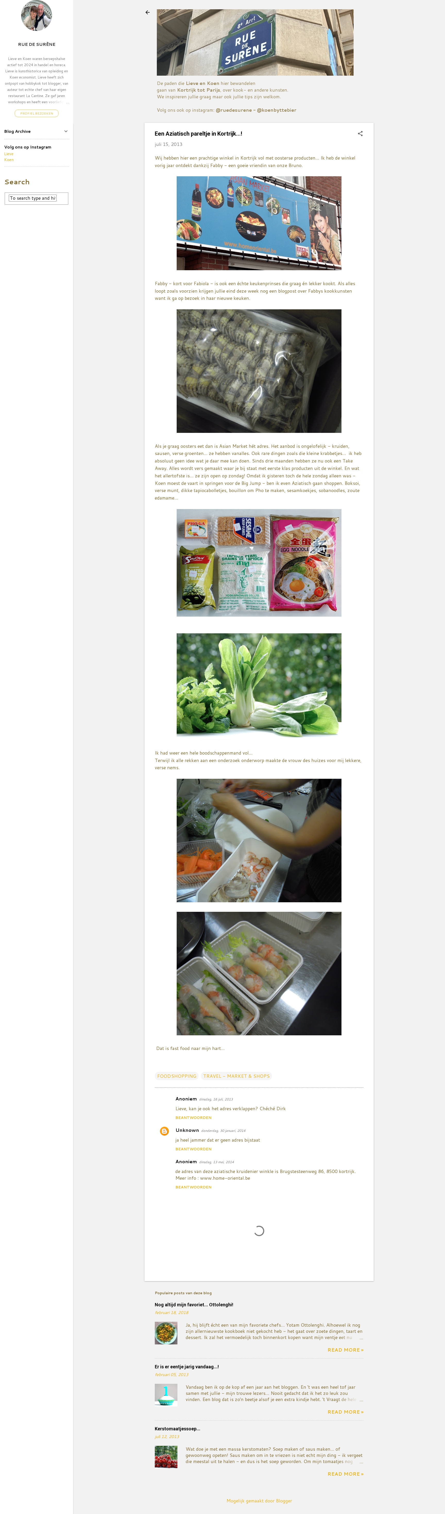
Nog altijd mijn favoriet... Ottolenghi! (194, 1304)
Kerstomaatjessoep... (177, 1428)
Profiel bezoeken (36, 113)
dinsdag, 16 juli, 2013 (216, 1099)
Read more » (345, 1349)
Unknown (187, 1130)
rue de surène (36, 44)
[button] (360, 134)
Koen (9, 159)
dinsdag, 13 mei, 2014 (216, 1162)
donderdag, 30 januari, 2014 (223, 1130)
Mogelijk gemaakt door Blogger (259, 1500)
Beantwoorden (193, 1117)
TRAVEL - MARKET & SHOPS (236, 1076)
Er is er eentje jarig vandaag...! (187, 1366)
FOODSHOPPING (176, 1076)
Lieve (8, 153)
